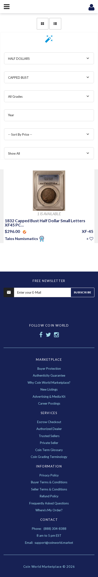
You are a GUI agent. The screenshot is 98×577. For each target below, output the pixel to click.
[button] (49, 40)
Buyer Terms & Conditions (49, 482)
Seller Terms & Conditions (49, 489)
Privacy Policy (49, 475)
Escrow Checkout (49, 422)
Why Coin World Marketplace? (49, 382)
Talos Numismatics (22, 238)
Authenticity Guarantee (49, 375)
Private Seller (49, 443)
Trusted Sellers (49, 436)
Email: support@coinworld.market (49, 543)
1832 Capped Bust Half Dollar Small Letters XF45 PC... (45, 222)
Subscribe (82, 292)
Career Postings (49, 403)
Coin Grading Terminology (49, 457)
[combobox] (49, 58)
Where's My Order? (49, 510)
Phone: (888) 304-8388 (49, 529)
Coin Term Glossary (49, 450)
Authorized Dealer (49, 429)
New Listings (49, 389)
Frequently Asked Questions (49, 503)
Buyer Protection (49, 368)
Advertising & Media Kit (49, 396)
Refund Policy (49, 496)
